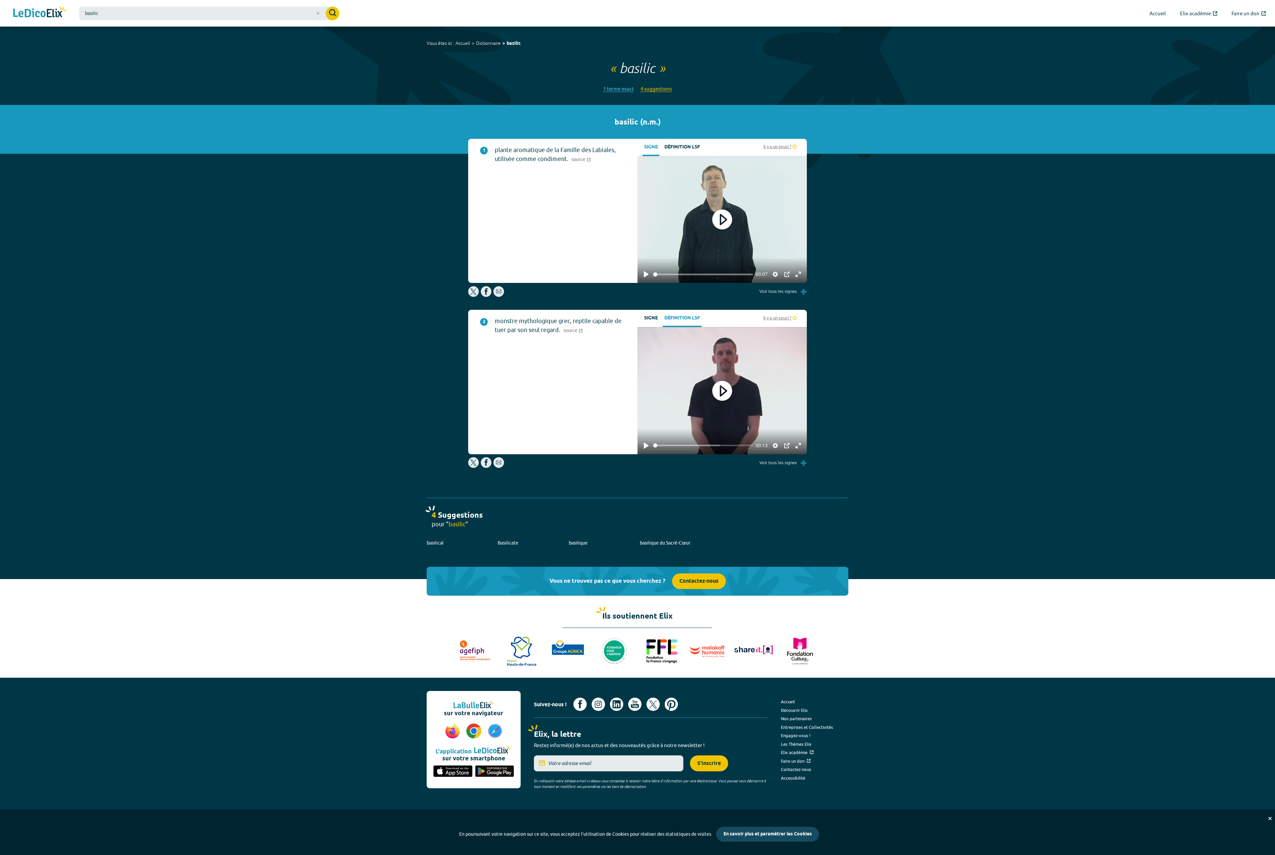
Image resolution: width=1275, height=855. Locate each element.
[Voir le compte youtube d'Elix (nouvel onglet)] (634, 704)
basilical (435, 543)
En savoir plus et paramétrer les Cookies (767, 834)
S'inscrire (709, 763)
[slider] (703, 274)
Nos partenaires (796, 718)
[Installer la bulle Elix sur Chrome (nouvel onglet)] (475, 731)
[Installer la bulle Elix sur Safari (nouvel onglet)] (495, 731)
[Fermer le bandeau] (1270, 818)
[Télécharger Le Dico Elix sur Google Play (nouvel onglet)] (494, 771)
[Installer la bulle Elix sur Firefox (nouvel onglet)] (453, 731)
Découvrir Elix (794, 710)
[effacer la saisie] (318, 13)
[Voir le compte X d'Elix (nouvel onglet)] (653, 704)
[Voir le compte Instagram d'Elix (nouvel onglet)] (598, 704)
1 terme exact (618, 89)
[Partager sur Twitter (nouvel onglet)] (474, 295)
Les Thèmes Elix (796, 744)
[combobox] (209, 13)
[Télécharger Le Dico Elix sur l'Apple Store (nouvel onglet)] (452, 771)
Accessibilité (793, 778)
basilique (578, 543)
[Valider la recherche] (332, 13)
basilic (514, 44)
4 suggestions (656, 89)
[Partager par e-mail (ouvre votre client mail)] (498, 295)
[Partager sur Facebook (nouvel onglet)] (486, 295)
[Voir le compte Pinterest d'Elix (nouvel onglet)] (671, 704)
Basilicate (508, 543)
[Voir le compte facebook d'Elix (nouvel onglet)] (580, 704)
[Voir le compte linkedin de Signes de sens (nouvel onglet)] (616, 704)
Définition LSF (682, 147)
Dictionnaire (488, 43)
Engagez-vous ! (795, 735)
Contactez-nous (699, 581)
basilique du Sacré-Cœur (665, 543)
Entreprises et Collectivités (807, 727)
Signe (651, 147)
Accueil (463, 43)
